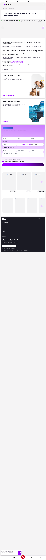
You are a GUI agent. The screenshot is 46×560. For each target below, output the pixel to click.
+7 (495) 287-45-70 (6, 222)
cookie (14, 554)
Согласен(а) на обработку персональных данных (13, 159)
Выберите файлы (27, 144)
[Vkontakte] (3, 240)
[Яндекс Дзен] (7, 240)
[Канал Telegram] (17, 240)
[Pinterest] (14, 240)
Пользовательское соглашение (8, 248)
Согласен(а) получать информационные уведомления (14, 161)
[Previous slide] (4, 182)
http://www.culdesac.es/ (17, 61)
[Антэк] (1, 7)
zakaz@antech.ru (6, 223)
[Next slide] (41, 182)
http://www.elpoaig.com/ (17, 62)
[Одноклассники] (10, 240)
